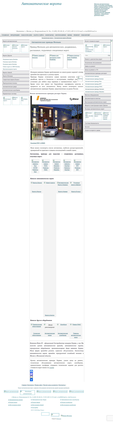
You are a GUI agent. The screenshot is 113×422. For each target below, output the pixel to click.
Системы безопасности (92, 123)
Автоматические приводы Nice (93, 81)
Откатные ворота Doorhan (10, 62)
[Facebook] (57, 371)
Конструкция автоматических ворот (96, 102)
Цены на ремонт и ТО (91, 70)
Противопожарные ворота (10, 69)
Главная (5, 35)
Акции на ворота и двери (92, 130)
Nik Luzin (59, 418)
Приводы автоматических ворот (76, 335)
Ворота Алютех (49, 315)
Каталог (87, 127)
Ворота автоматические (10, 41)
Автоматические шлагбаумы (11, 90)
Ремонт (77, 35)
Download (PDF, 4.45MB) (37, 143)
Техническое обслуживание (93, 63)
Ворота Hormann (8, 76)
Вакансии (85, 35)
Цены (70, 35)
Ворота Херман (62, 191)
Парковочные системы (9, 94)
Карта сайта (39, 35)
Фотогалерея (60, 35)
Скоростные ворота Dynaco (11, 79)
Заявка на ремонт (90, 66)
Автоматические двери (10, 86)
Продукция (15, 35)
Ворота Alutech (7, 72)
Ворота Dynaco (76, 191)
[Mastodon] (57, 374)
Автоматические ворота (41, 3)
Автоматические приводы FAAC (93, 86)
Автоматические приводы (92, 76)
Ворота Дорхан (7, 55)
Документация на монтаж (92, 98)
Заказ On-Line (26, 35)
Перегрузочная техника (10, 83)
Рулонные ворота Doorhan (10, 64)
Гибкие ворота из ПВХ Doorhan (11, 66)
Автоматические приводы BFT (93, 84)
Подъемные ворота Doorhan (10, 59)
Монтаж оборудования (92, 95)
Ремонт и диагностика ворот (93, 59)
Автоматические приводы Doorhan (94, 79)
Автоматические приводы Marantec (94, 91)
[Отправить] (57, 379)
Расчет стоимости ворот (92, 41)
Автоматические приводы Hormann (62, 38)
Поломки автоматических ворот (94, 109)
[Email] (57, 377)
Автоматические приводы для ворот (96, 73)
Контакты (50, 35)
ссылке (51, 367)
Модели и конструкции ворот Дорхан (96, 105)
